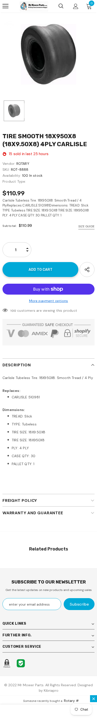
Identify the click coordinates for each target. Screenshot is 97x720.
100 (13, 311)
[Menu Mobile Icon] (5, 6)
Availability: (11, 175)
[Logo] (33, 6)
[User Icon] (75, 6)
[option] (48, 54)
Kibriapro (51, 690)
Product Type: (14, 181)
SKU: (6, 169)
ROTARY (22, 163)
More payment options (48, 301)
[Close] (93, 698)
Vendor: (8, 163)
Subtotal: (9, 226)
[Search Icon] (60, 6)
